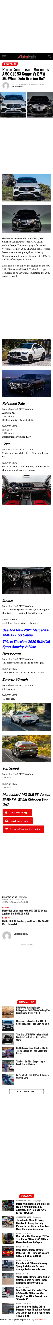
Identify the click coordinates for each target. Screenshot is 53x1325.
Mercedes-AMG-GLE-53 (13, 900)
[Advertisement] (26, 26)
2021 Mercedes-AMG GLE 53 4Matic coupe (24, 269)
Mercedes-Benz (30, 238)
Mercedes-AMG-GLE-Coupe (15, 902)
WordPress (40, 1319)
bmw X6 (23, 897)
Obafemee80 (18, 86)
